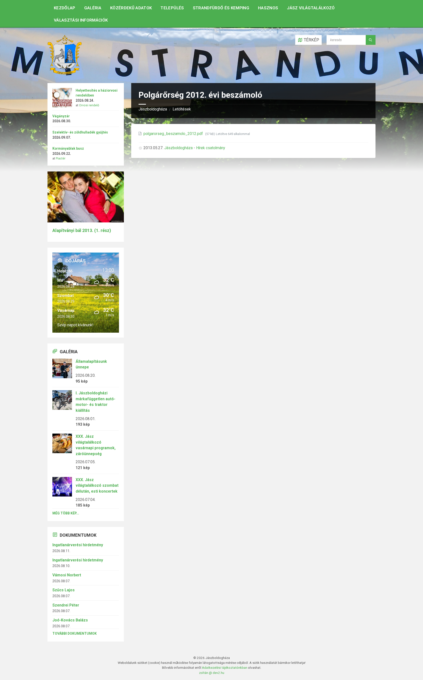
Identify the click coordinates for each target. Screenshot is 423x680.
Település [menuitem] (172, 7)
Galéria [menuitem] (92, 7)
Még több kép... (65, 513)
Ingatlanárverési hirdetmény (77, 545)
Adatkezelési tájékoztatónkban (224, 667)
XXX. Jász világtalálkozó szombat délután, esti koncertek (97, 485)
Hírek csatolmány (210, 148)
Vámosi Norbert (66, 575)
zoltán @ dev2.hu (211, 673)
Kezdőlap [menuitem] (64, 7)
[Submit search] (371, 40)
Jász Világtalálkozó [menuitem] (311, 7)
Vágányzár (61, 116)
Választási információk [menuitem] (81, 20)
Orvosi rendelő (89, 105)
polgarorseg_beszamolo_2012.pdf (173, 133)
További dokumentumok (74, 633)
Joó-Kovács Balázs (70, 620)
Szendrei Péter (65, 605)
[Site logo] (64, 72)
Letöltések (182, 109)
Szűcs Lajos (63, 590)
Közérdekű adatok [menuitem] (131, 7)
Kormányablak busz (68, 148)
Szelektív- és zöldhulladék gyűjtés (80, 132)
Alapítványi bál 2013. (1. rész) (81, 230)
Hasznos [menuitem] (268, 7)
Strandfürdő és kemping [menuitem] (221, 7)
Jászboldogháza (153, 109)
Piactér (60, 158)
